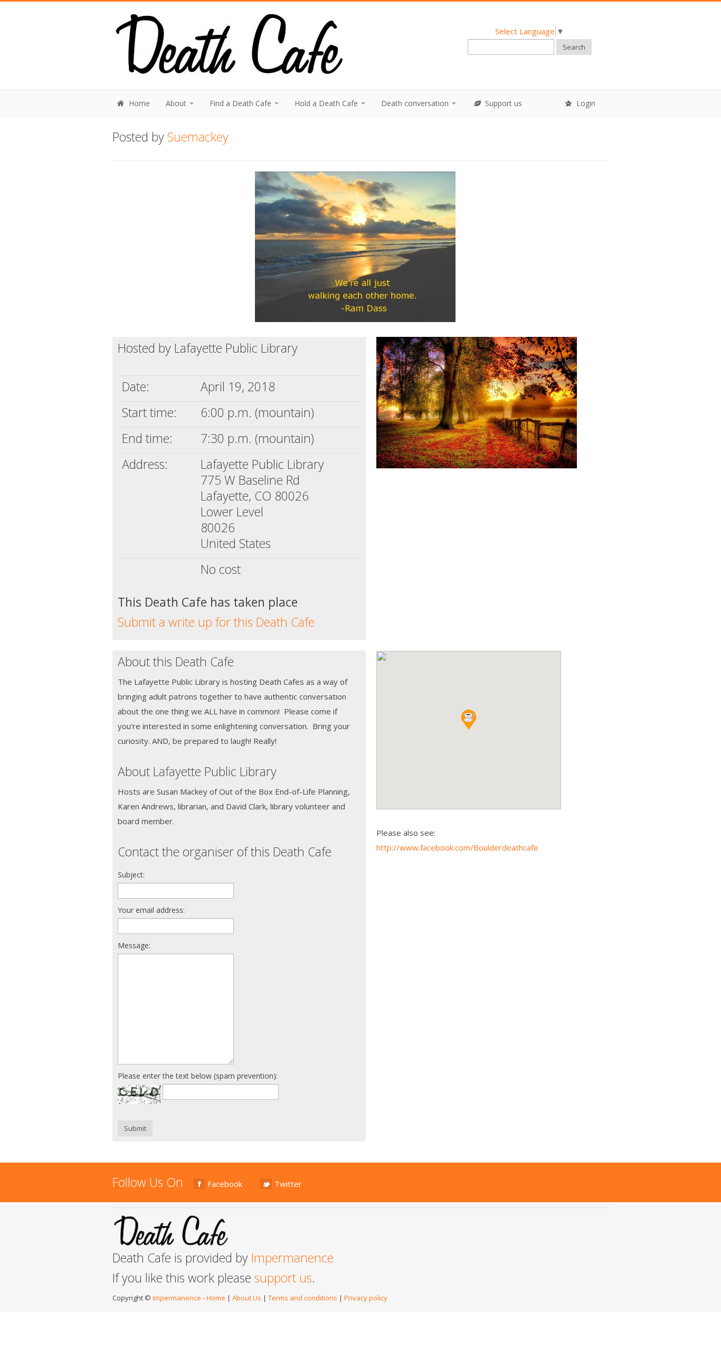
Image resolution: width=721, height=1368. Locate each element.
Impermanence (292, 1257)
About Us (246, 1298)
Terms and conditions (302, 1298)
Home (138, 103)
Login (584, 103)
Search (574, 47)
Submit (135, 1128)
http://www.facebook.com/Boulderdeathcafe (457, 847)
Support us (502, 103)
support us (283, 1277)
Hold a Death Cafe (327, 103)
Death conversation (416, 103)
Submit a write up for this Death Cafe (216, 622)
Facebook (224, 1183)
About (177, 103)
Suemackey (198, 136)
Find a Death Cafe (241, 103)
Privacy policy (365, 1298)
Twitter (288, 1183)
